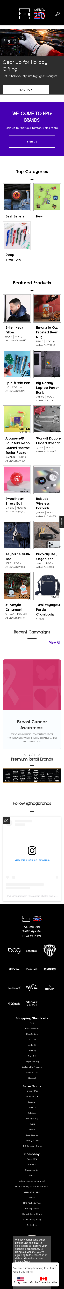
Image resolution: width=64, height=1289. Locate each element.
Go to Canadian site (43, 1282)
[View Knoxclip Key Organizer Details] (47, 535)
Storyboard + (32, 1096)
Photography (32, 1118)
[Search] (57, 14)
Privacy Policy (32, 1208)
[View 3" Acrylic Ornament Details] (17, 586)
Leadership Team (32, 1192)
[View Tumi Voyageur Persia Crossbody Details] (47, 586)
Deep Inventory (32, 1061)
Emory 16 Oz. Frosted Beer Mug (47, 332)
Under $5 (32, 1050)
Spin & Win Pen (17, 383)
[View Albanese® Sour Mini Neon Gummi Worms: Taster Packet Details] (17, 419)
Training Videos (32, 1140)
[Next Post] (39, 754)
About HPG (32, 1159)
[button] (32, 64)
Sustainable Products (32, 1067)
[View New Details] (47, 197)
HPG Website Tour (32, 1203)
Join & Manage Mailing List (32, 1181)
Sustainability (32, 1170)
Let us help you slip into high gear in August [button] (30, 76)
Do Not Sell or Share (32, 1214)
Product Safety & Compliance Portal (32, 1186)
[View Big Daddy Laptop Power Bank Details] (47, 364)
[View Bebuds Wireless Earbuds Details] (47, 480)
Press (32, 1197)
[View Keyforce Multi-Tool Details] (17, 535)
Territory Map (32, 1091)
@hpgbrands (38, 803)
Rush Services (32, 1028)
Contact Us (32, 1225)
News (32, 1175)
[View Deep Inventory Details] (17, 236)
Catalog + (32, 1102)
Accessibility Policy (32, 1219)
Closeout (32, 1078)
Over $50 (32, 1056)
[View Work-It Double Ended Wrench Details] (47, 419)
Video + (32, 1107)
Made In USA (32, 1072)
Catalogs (32, 1113)
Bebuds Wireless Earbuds (43, 503)
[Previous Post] (25, 754)
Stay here (20, 1282)
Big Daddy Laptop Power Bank (47, 387)
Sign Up (32, 141)
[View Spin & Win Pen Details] (17, 364)
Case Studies (32, 1135)
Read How (26, 89)
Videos (32, 1129)
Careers (31, 1164)
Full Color (32, 1039)
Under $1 (32, 1045)
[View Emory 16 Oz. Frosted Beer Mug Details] (47, 308)
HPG (8, 896)
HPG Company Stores (32, 1146)
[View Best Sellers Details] (17, 197)
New (39, 216)
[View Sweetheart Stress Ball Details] (17, 480)
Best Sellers (14, 216)
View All (54, 642)
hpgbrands (20, 896)
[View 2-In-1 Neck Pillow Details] (17, 308)
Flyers (32, 1124)
